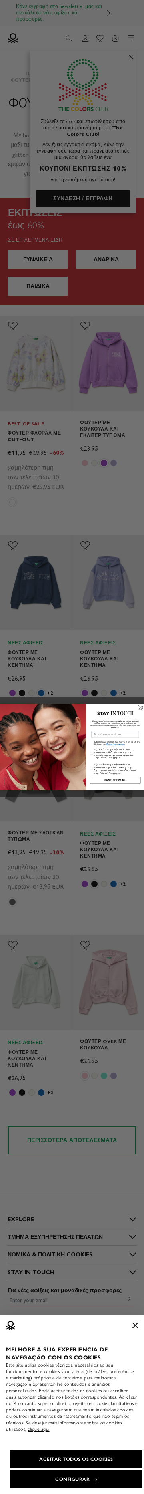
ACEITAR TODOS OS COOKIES (76, 1459)
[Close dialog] (140, 707)
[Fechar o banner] (135, 1325)
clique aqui (39, 1429)
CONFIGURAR (72, 1479)
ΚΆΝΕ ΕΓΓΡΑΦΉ (115, 780)
